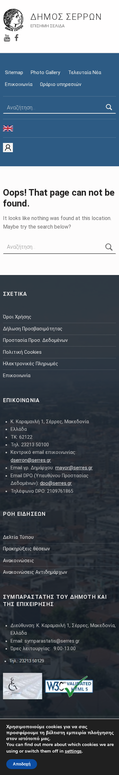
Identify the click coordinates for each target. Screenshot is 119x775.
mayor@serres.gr (74, 468)
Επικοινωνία (18, 84)
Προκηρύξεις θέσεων (26, 549)
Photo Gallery (45, 72)
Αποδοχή (21, 764)
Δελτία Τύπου (18, 537)
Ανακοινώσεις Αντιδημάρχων (35, 572)
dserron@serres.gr (31, 460)
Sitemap (14, 72)
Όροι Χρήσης (17, 317)
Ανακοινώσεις (18, 561)
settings (73, 751)
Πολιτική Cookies (22, 352)
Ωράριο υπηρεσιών (60, 84)
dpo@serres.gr (56, 483)
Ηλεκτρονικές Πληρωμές (30, 364)
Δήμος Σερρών (66, 17)
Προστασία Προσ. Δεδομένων (35, 340)
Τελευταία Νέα (84, 72)
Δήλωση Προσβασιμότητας (32, 329)
